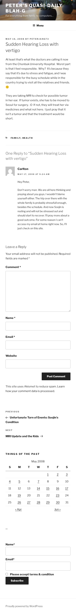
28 (38, 502)
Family (16, 138)
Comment (13, 267)
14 (38, 488)
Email (10, 337)
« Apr (18, 509)
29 (48, 502)
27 (28, 502)
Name (10, 318)
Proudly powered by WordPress (24, 606)
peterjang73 (39, 39)
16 (57, 488)
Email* (10, 559)
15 (47, 488)
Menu (40, 25)
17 (66, 488)
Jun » (57, 509)
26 (19, 502)
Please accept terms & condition (31, 574)
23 (57, 495)
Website (11, 355)
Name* (10, 544)
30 (58, 502)
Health (27, 138)
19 (19, 495)
